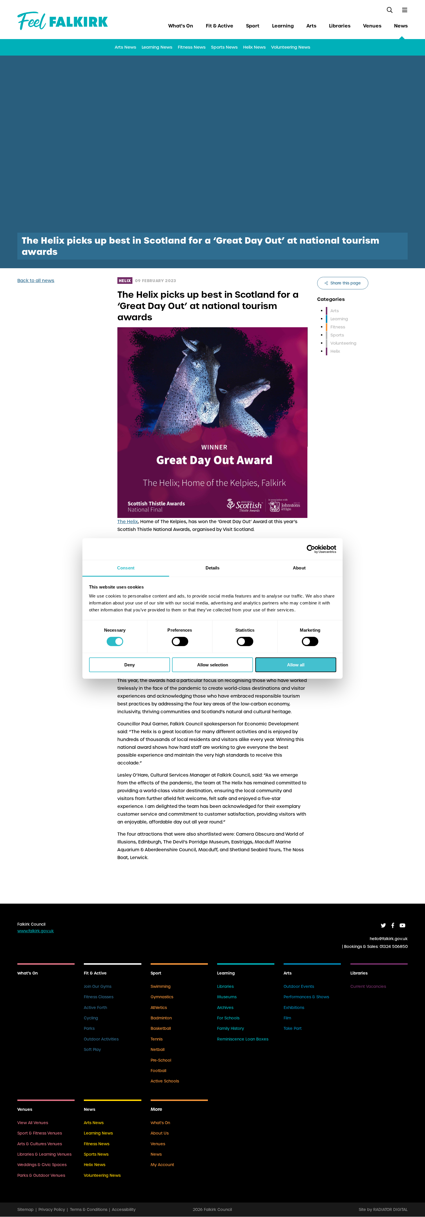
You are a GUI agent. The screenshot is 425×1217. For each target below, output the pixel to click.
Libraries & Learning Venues (44, 1154)
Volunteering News (290, 47)
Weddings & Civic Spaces (41, 1164)
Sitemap (25, 1209)
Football (158, 1070)
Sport (252, 26)
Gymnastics (162, 996)
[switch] (180, 641)
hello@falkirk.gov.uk (389, 938)
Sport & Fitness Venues (39, 1133)
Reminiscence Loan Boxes (242, 1039)
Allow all (295, 664)
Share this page (345, 283)
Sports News (224, 47)
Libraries (339, 26)
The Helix (127, 522)
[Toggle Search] (390, 10)
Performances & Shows (306, 996)
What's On (180, 26)
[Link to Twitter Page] (383, 925)
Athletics (159, 1007)
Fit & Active (219, 26)
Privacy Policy (51, 1209)
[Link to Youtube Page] (402, 925)
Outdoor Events (299, 986)
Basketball (161, 1028)
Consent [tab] (125, 567)
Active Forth (95, 1007)
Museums (226, 996)
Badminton (161, 1018)
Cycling (91, 1018)
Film (287, 1018)
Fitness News (192, 47)
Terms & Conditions (88, 1209)
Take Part (293, 1028)
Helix (335, 351)
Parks (89, 1028)
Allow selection (212, 664)
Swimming (161, 986)
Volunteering (343, 343)
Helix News (254, 47)
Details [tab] (213, 567)
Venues (372, 26)
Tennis (156, 1039)
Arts (311, 26)
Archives (225, 1007)
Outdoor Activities (101, 1039)
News (401, 26)
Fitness (337, 327)
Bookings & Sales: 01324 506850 (376, 946)
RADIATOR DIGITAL (390, 1209)
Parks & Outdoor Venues (41, 1175)
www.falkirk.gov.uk (35, 931)
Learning (283, 26)
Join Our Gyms (97, 986)
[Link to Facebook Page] (392, 925)
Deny (129, 664)
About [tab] (299, 567)
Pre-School (161, 1060)
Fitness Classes (98, 996)
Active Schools (165, 1081)
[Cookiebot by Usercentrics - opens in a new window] (311, 549)
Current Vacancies (368, 986)
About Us (160, 1133)
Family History (230, 1028)
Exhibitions (294, 1007)
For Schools (228, 1018)
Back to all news (35, 281)
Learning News (157, 47)
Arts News (125, 47)
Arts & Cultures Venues (39, 1143)
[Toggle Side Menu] (404, 10)
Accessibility (124, 1209)
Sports (337, 335)
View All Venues (32, 1122)
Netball (158, 1049)
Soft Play (92, 1049)
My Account (162, 1164)
